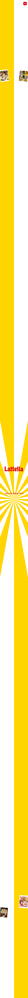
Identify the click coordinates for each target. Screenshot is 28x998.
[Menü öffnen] (25, 3)
